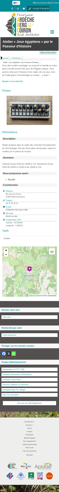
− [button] (6, 254)
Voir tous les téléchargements (29, 403)
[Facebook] (12, 8)
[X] (9, 353)
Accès (29, 428)
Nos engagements (29, 441)
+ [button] (6, 250)
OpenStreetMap (41, 295)
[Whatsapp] (13, 353)
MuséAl (11, 179)
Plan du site (29, 447)
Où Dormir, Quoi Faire (11, 379)
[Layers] (52, 251)
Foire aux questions (29, 451)
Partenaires (29, 435)
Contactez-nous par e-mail (16, 208)
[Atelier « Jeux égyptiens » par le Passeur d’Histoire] (29, 97)
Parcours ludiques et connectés (15, 385)
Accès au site (11, 216)
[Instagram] (18, 8)
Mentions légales (29, 438)
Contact (29, 431)
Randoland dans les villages (14, 390)
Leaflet (31, 295)
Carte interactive (9, 335)
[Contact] (24, 8)
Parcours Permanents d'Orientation (16, 374)
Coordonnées (29, 422)
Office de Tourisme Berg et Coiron (46, 3)
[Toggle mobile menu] (52, 32)
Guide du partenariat (29, 444)
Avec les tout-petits (10, 395)
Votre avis (6, 317)
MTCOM (29, 455)
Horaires (29, 425)
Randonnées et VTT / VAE (13, 369)
